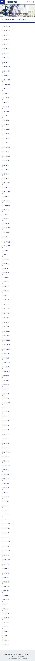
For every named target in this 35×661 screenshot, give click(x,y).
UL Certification (9, 243)
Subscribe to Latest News (13, 654)
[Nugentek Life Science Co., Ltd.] (12, 3)
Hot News (12, 19)
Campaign (22, 19)
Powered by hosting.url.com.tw (17, 658)
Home (4, 19)
